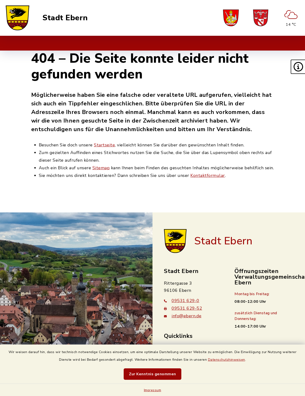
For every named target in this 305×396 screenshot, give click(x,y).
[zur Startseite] (17, 17)
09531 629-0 (185, 300)
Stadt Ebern (65, 17)
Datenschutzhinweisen (226, 359)
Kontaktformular (207, 175)
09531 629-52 (187, 308)
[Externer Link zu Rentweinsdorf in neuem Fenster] (260, 18)
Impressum (152, 390)
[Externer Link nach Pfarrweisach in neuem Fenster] (231, 18)
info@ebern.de (187, 316)
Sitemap (101, 168)
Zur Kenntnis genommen (152, 374)
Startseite (104, 145)
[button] (298, 67)
